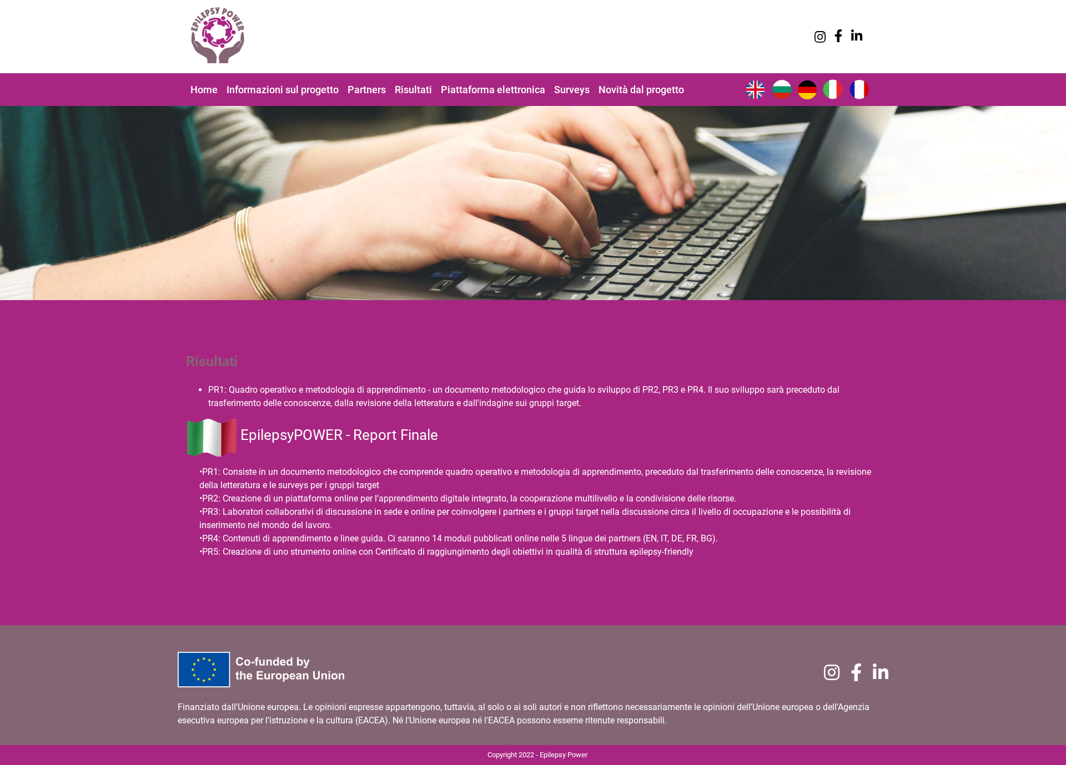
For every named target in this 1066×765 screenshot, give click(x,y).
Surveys (572, 89)
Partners (367, 89)
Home (204, 89)
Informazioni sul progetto (283, 89)
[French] (860, 88)
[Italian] (833, 88)
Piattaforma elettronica (493, 89)
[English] (754, 88)
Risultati (413, 89)
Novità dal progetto (641, 89)
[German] (807, 88)
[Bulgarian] (782, 88)
